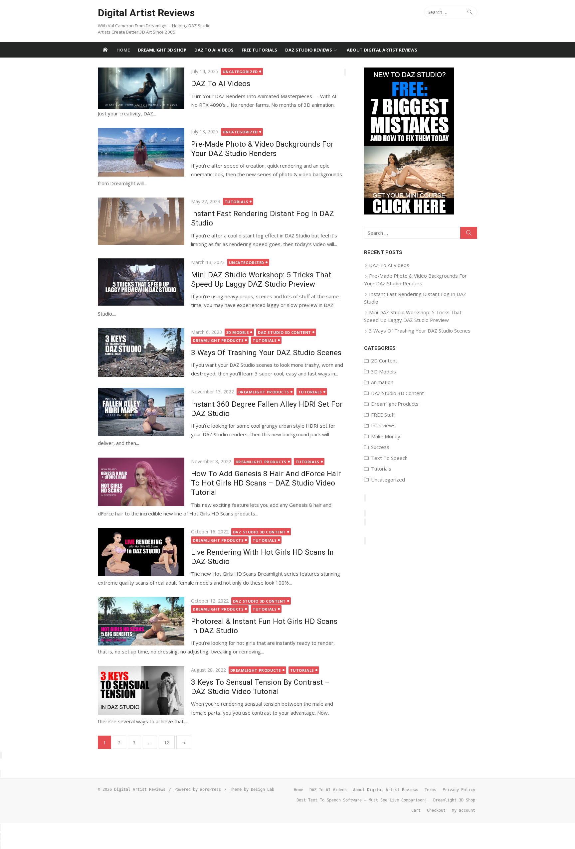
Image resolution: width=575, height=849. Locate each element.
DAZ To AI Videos (214, 50)
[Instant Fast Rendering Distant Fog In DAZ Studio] (141, 221)
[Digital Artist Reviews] (105, 50)
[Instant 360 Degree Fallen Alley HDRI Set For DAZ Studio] (141, 412)
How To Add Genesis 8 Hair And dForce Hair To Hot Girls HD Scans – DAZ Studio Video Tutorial (266, 482)
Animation (382, 382)
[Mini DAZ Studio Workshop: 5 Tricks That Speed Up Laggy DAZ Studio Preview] (141, 282)
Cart (416, 810)
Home (123, 50)
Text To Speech (389, 458)
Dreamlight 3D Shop (162, 50)
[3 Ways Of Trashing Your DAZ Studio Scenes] (141, 352)
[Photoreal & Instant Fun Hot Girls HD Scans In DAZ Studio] (141, 621)
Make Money (385, 436)
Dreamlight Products (218, 340)
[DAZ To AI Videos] (141, 88)
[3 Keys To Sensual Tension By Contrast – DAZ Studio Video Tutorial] (141, 690)
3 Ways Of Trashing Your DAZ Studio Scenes (266, 352)
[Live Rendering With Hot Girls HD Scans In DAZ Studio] (141, 552)
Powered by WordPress (197, 789)
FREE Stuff (383, 414)
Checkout (436, 810)
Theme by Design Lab (252, 789)
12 (166, 743)
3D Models (237, 332)
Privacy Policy (459, 789)
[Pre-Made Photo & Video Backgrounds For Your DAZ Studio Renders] (141, 152)
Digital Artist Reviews (146, 13)
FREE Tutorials (259, 50)
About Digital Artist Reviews (382, 50)
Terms (430, 789)
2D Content (384, 360)
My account (463, 810)
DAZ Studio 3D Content (284, 332)
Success (380, 447)
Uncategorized (240, 71)
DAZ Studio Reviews (308, 50)
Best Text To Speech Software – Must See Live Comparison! (361, 800)
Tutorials (237, 201)
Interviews (383, 425)
